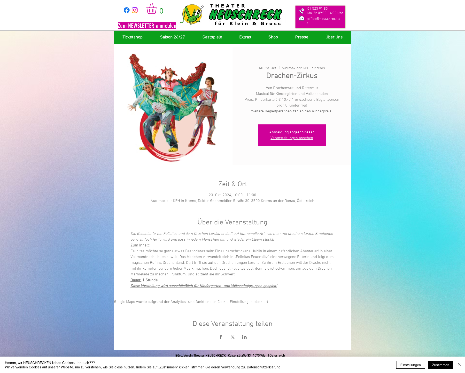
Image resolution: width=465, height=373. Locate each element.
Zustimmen (440, 364)
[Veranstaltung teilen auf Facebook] (220, 337)
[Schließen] (459, 364)
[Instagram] (135, 10)
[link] (157, 8)
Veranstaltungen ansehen (292, 138)
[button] (147, 26)
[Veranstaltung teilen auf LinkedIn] (244, 337)
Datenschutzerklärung (263, 367)
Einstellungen (410, 364)
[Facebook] (127, 10)
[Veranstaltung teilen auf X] (232, 337)
